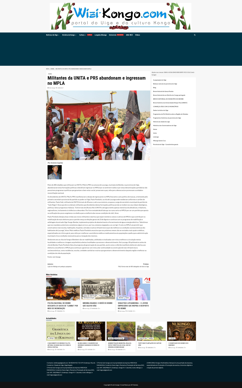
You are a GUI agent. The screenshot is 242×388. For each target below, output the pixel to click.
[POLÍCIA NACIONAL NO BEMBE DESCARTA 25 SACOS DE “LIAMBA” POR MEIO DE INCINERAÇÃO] (63, 289)
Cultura (85, 35)
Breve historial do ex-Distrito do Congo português (169, 95)
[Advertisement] (121, 51)
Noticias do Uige (119, 338)
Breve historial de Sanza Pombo (163, 91)
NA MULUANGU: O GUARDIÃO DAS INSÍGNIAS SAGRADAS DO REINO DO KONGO (88, 345)
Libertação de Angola (89, 297)
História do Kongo (68, 35)
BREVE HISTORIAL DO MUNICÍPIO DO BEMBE (168, 99)
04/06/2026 (94, 308)
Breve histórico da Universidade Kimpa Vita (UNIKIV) (170, 103)
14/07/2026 (59, 349)
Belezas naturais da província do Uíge (165, 84)
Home (155, 129)
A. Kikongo (51, 338)
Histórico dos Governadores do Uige (164, 125)
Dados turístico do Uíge (160, 110)
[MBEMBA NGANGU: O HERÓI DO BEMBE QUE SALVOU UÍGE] (98, 289)
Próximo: (133, 265)
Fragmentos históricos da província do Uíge (167, 118)
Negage (111, 338)
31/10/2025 (129, 311)
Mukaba (151, 338)
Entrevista (116, 35)
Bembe (50, 74)
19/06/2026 (59, 311)
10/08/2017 (60, 88)
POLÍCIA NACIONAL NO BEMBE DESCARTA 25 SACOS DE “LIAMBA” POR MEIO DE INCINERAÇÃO (63, 306)
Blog (154, 87)
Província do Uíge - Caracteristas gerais (165, 144)
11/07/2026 (89, 349)
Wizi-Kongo (52, 88)
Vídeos (137, 35)
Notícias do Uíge (52, 35)
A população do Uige (159, 80)
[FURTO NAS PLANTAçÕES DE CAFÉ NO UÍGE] (151, 331)
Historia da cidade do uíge (161, 122)
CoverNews (124, 385)
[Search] (195, 35)
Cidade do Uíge (93, 295)
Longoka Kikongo (101, 35)
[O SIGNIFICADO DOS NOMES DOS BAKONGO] (181, 331)
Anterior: (60, 265)
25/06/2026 (180, 347)
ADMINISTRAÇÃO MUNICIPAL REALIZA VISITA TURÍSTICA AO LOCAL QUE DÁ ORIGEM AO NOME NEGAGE (119, 345)
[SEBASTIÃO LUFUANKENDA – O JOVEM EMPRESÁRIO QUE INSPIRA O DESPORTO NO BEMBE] (133, 289)
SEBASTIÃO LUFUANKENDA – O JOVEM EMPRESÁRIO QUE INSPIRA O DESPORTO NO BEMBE (133, 306)
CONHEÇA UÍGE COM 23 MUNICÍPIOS (165, 106)
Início (155, 133)
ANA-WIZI (129, 35)
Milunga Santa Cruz (159, 140)
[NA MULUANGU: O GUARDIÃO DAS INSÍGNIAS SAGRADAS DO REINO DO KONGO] (90, 331)
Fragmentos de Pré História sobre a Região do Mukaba (170, 114)
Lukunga (156, 137)
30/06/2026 (120, 349)
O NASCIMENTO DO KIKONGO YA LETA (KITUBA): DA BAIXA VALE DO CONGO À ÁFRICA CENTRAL (59, 345)
